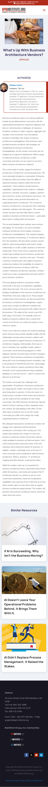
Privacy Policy (25, 780)
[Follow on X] (31, 755)
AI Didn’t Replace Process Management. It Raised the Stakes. (23, 661)
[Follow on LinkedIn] (41, 755)
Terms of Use (11, 780)
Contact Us (37, 780)
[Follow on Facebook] (26, 755)
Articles (24, 59)
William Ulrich (15, 85)
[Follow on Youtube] (36, 755)
